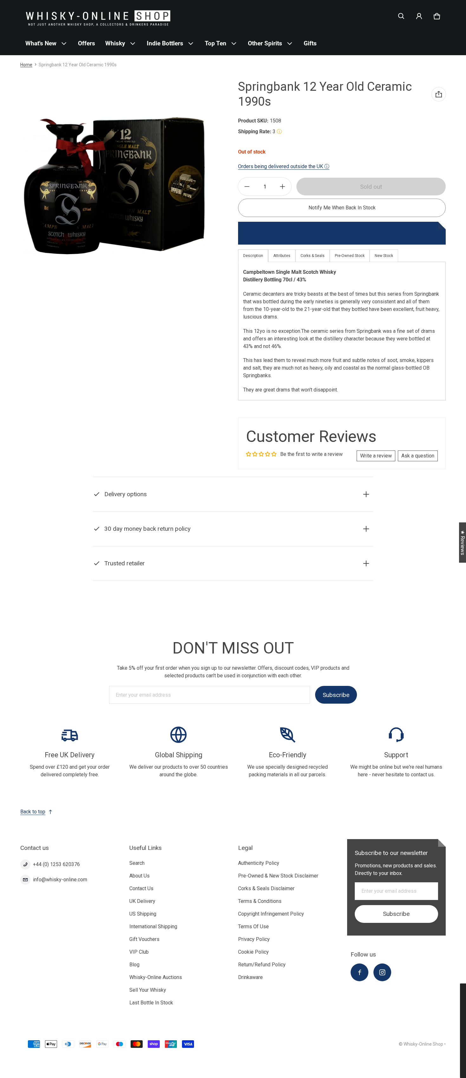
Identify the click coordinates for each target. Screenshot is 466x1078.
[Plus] (282, 186)
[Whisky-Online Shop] (98, 16)
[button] (401, 16)
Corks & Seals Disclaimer (266, 888)
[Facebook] (359, 972)
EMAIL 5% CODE (405, 1062)
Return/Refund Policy (262, 965)
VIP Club (139, 952)
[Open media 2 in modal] (114, 186)
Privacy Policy (254, 939)
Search (137, 863)
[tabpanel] (342, 331)
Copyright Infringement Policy (271, 914)
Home (26, 64)
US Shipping (142, 914)
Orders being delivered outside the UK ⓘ (283, 166)
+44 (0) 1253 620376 (56, 864)
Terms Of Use (253, 927)
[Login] (419, 16)
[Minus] (247, 186)
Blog (134, 965)
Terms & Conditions (260, 901)
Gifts (310, 43)
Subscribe (336, 695)
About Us (139, 876)
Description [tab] (253, 255)
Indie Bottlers (165, 43)
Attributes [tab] (281, 255)
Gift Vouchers (144, 939)
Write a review (376, 456)
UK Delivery (142, 901)
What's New (40, 43)
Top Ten (215, 43)
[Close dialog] (460, 989)
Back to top (32, 812)
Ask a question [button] (417, 456)
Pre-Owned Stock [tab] (350, 255)
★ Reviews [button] (463, 542)
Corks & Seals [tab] (313, 255)
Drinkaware (250, 977)
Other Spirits (265, 43)
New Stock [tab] (384, 255)
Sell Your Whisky (147, 990)
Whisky (115, 43)
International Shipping (153, 927)
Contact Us (141, 888)
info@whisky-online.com (60, 880)
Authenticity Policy (258, 863)
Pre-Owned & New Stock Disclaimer (278, 876)
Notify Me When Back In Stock (342, 208)
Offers (86, 43)
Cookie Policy (253, 952)
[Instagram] (382, 972)
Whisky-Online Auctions (155, 977)
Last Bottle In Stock (151, 1003)
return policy (159, 545)
